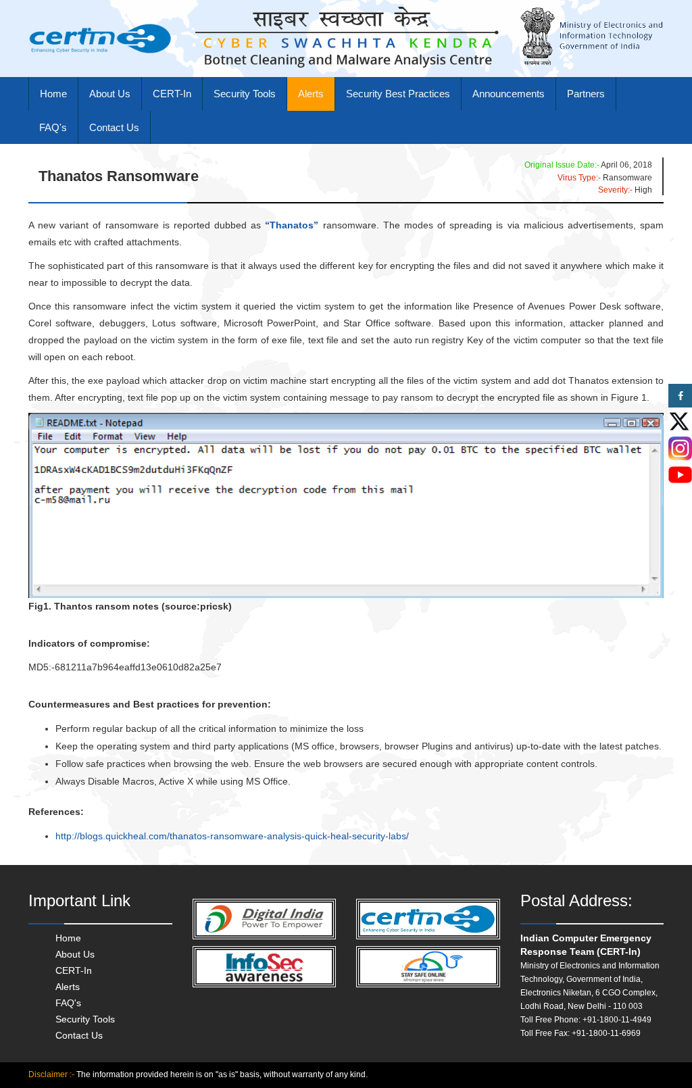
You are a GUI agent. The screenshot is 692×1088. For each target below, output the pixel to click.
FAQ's (53, 127)
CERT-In (172, 93)
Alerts (311, 93)
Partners (586, 93)
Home (53, 93)
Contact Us (114, 127)
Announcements (508, 93)
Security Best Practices (398, 93)
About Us (109, 93)
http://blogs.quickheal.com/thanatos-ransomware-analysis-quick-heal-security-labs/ (232, 836)
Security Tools (245, 93)
